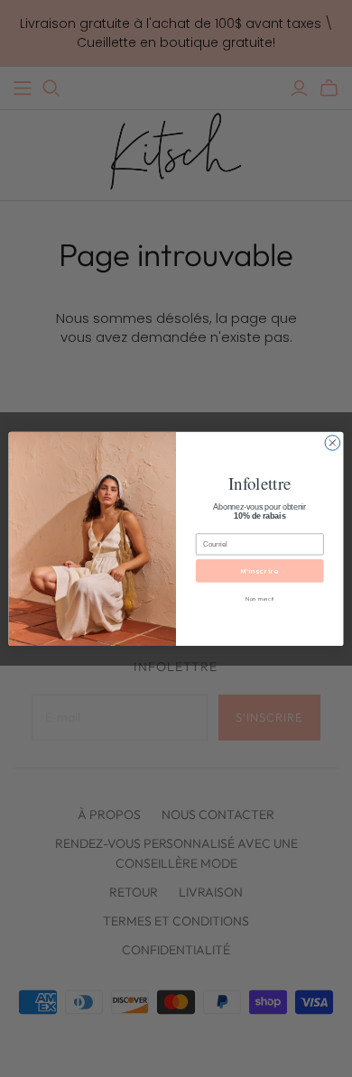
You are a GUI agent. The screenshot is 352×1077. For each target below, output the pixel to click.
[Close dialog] (332, 442)
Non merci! (259, 598)
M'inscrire (260, 570)
